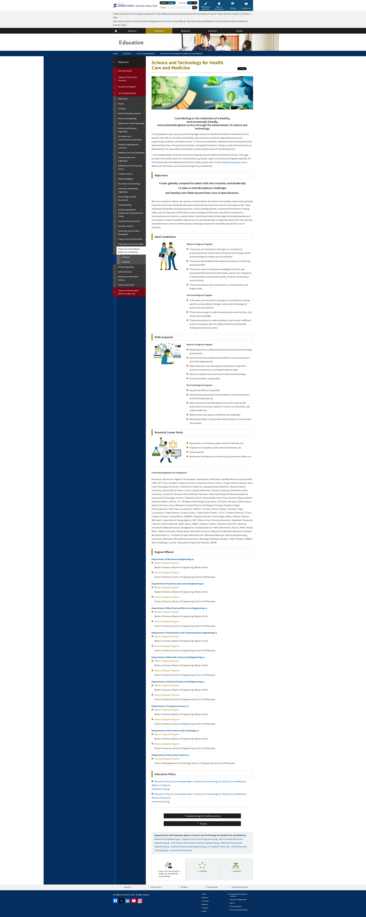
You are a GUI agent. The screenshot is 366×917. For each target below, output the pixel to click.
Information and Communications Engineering (194, 842)
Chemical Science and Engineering (187, 846)
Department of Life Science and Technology (174, 730)
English (171, 3)
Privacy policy (155, 887)
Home (115, 53)
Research (205, 904)
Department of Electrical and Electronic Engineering (178, 608)
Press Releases (212, 887)
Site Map (184, 887)
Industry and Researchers (238, 899)
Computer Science (218, 846)
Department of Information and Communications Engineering (183, 632)
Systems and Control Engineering (198, 839)
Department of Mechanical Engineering (171, 559)
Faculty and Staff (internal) (239, 910)
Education (127, 53)
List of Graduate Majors (146, 53)
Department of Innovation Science (169, 755)
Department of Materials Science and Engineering (177, 657)
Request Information (240, 887)
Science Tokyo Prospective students (238, 895)
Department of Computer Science (169, 706)
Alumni (232, 903)
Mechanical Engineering (166, 839)
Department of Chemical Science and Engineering (177, 681)
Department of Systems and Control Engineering (176, 583)
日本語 (163, 3)
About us (127, 887)
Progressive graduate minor (233, 162)
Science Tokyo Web (174, 21)
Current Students (235, 906)
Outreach (205, 908)
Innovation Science (180, 850)
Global (204, 911)
